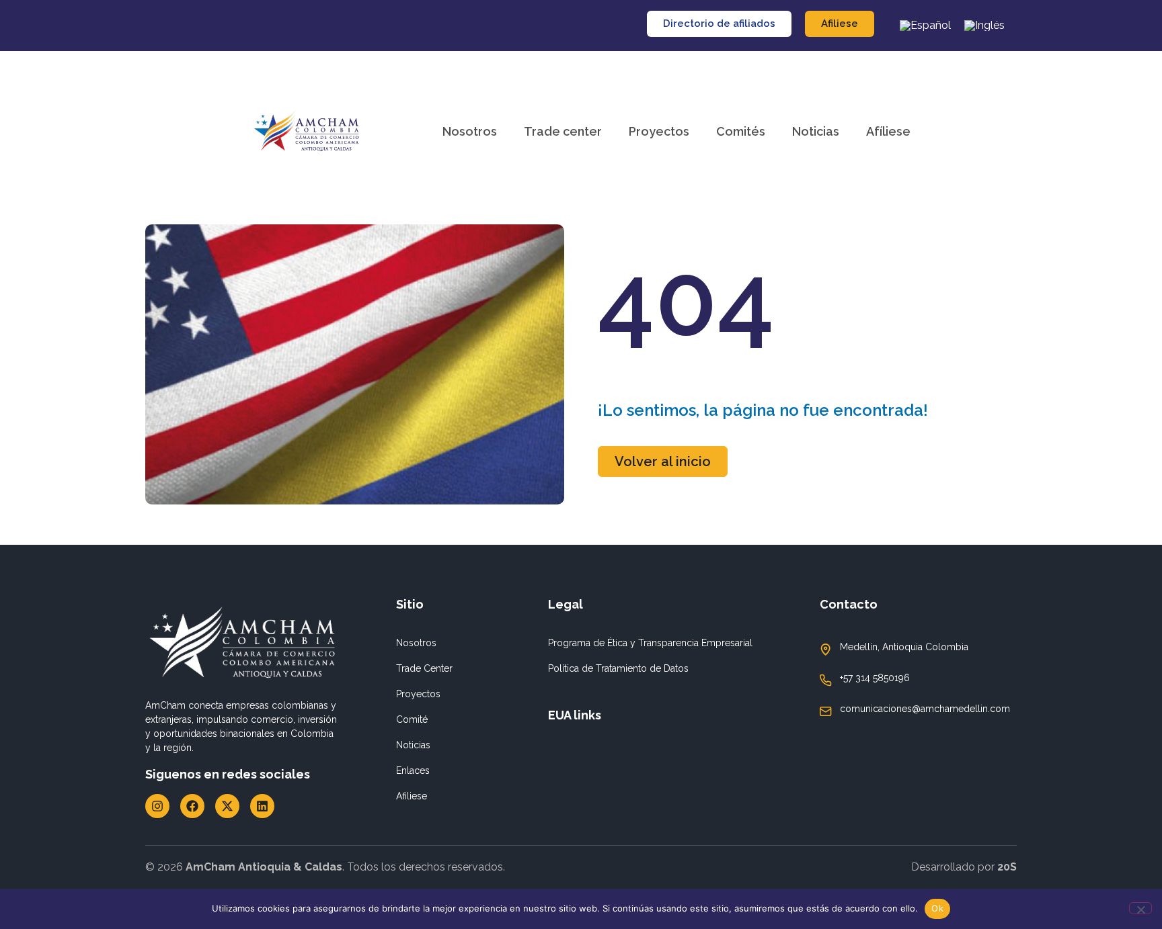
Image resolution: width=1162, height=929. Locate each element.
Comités (740, 131)
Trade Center (424, 668)
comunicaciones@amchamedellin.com (925, 708)
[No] (1140, 908)
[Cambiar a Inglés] (984, 25)
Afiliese (411, 796)
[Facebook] (192, 806)
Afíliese (888, 131)
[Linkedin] (262, 806)
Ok (937, 908)
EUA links (574, 715)
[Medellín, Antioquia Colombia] (826, 650)
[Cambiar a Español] (925, 25)
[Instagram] (157, 806)
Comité (412, 719)
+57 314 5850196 (875, 677)
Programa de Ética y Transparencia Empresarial (650, 642)
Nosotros (469, 131)
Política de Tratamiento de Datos (618, 668)
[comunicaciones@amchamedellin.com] (826, 711)
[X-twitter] (227, 806)
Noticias (815, 131)
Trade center (563, 131)
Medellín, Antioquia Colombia (904, 647)
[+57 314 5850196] (826, 680)
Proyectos (659, 131)
